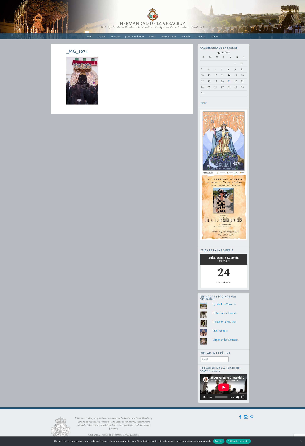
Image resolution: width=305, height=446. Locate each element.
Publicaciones (220, 330)
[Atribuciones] (252, 417)
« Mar (203, 102)
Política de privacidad (238, 441)
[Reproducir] (204, 397)
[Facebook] (240, 417)
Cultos (152, 36)
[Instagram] (246, 417)
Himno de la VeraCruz (225, 322)
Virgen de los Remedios (225, 339)
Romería (185, 36)
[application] (223, 387)
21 (229, 81)
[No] (301, 441)
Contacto (200, 36)
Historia (101, 36)
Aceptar (219, 441)
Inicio (89, 36)
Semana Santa (168, 36)
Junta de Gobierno (134, 36)
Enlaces (214, 36)
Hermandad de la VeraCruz (152, 23)
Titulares (115, 36)
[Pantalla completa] (242, 397)
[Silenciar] (237, 397)
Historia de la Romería (225, 313)
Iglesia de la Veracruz (224, 304)
